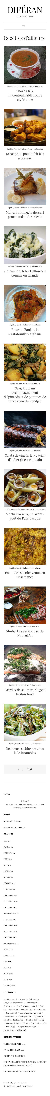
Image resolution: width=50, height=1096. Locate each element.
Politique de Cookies (14, 827)
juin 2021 (7, 961)
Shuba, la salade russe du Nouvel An (25, 633)
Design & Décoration (12, 1002)
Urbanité (7, 1030)
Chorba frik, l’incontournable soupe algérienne (25, 95)
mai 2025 (7, 841)
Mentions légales (12, 821)
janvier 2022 (9, 919)
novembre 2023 (11, 901)
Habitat (12, 1009)
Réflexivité (26, 1023)
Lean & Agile (9, 1016)
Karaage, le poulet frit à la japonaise (25, 155)
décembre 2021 (10, 925)
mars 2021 (8, 979)
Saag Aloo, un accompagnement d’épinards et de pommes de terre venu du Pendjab (25, 394)
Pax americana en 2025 (14, 1050)
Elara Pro (7, 1083)
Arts (21, 999)
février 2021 (9, 985)
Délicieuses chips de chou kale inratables (25, 750)
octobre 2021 (10, 937)
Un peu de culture (25, 1026)
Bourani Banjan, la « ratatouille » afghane (25, 331)
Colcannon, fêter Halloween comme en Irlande (25, 273)
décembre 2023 (11, 895)
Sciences (40, 1023)
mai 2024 (7, 865)
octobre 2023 (10, 907)
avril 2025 (8, 847)
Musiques (24, 1016)
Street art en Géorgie (14, 1056)
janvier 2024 (9, 889)
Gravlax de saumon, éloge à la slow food (25, 692)
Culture (32, 999)
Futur (42, 1006)
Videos (19, 1030)
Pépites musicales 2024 (14, 1044)
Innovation (38, 1009)
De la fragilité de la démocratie (19, 1071)
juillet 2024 (9, 853)
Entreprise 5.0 (10, 1006)
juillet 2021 (9, 955)
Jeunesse (10, 1013)
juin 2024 (8, 859)
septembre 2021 (11, 943)
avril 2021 (8, 973)
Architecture (9, 999)
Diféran (25, 9)
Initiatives (25, 1009)
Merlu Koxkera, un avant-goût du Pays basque (25, 516)
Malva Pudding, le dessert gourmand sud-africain (25, 214)
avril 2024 (8, 871)
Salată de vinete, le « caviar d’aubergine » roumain (25, 457)
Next (29, 769)
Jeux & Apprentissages (29, 1013)
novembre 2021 (11, 931)
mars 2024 (8, 877)
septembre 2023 (11, 913)
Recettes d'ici (30, 509)
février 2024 (9, 883)
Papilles (10, 86)
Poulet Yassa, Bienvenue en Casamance (25, 574)
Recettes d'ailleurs (20, 86)
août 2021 (8, 949)
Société (9, 1026)
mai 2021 (7, 967)
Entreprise (30, 1002)
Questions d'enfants (12, 1020)
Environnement (27, 1006)
